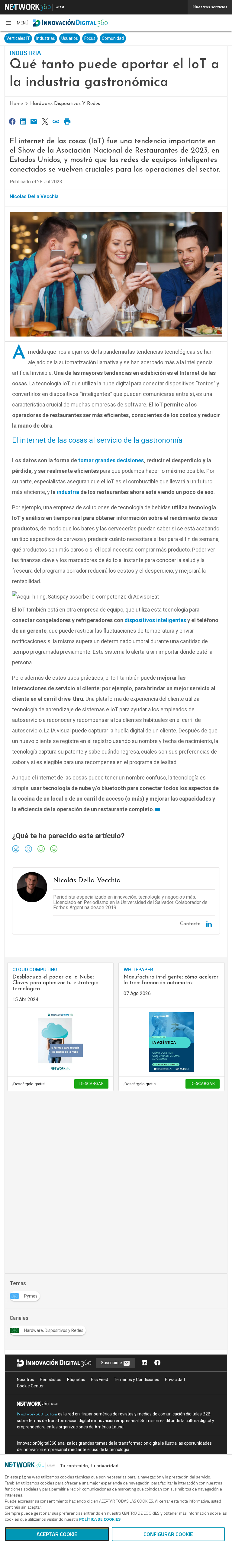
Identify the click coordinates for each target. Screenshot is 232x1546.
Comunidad (113, 38)
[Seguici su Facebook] (157, 1363)
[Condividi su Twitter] (45, 121)
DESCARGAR (91, 1084)
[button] (16, 22)
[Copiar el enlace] (56, 121)
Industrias (45, 38)
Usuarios (69, 38)
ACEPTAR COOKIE (57, 1534)
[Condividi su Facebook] (12, 121)
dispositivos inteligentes (155, 620)
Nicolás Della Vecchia (34, 196)
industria (68, 492)
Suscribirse (112, 1362)
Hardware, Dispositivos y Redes (65, 103)
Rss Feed (99, 1379)
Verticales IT (18, 38)
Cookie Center (30, 1385)
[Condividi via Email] (34, 121)
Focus (89, 38)
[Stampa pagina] (67, 121)
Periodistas (50, 1379)
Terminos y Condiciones (136, 1379)
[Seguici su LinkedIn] (144, 1363)
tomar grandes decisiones (111, 460)
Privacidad (175, 1379)
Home (16, 103)
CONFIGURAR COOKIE (168, 1534)
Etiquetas (76, 1379)
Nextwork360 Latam (37, 1414)
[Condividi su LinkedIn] (23, 121)
